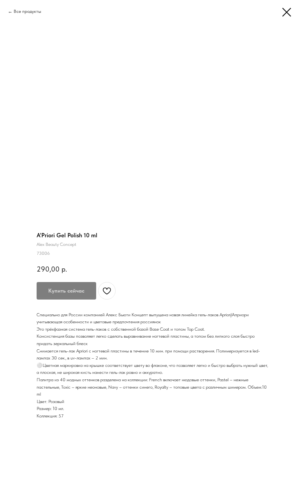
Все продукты (27, 11)
